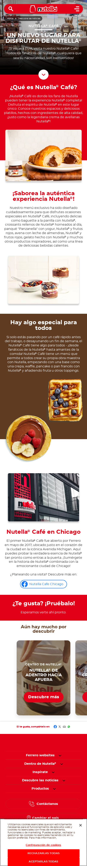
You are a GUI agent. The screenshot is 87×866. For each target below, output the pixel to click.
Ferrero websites (40, 755)
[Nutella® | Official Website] (43, 9)
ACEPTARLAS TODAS (43, 861)
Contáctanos (47, 804)
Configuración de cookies (43, 845)
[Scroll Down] (43, 75)
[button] (60, 755)
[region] (43, 842)
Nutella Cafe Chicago (46, 584)
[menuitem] (40, 764)
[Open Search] (11, 9)
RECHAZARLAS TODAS (43, 853)
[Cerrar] (80, 825)
